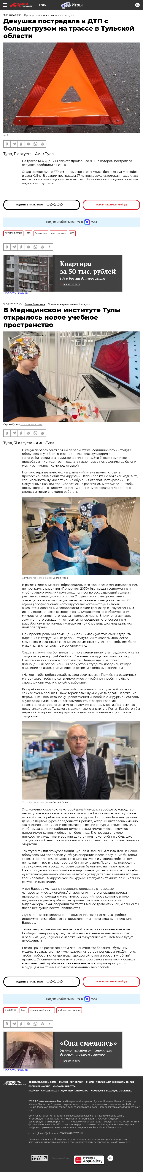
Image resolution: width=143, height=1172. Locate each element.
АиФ (6, 135)
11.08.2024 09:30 (12, 15)
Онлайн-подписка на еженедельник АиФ (110, 1082)
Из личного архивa (31, 424)
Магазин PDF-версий (71, 1082)
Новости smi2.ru (15, 293)
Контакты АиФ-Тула (64, 1086)
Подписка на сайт (39, 1086)
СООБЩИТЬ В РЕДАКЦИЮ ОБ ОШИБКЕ (111, 1091)
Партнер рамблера (60, 1158)
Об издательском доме (42, 1082)
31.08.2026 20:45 (12, 304)
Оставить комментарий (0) (111, 205)
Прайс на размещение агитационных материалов (58, 1091)
